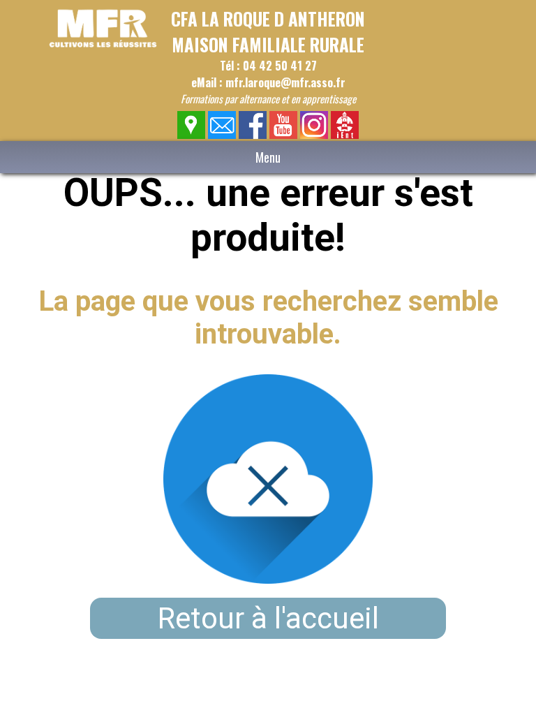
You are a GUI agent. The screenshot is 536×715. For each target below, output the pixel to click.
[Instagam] (314, 136)
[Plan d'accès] (191, 136)
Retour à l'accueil (268, 618)
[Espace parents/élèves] (345, 136)
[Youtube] (283, 136)
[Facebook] (253, 136)
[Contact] (222, 136)
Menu (268, 157)
